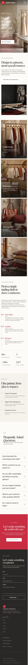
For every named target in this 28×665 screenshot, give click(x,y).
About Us (4, 622)
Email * (4, 578)
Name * (4, 571)
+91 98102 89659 (6, 643)
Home (4, 619)
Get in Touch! (7, 42)
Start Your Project (14, 539)
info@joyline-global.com (7, 640)
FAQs (4, 631)
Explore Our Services (11, 79)
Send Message (14, 597)
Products (4, 628)
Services (4, 625)
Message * (4, 584)
